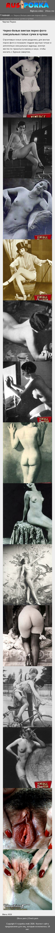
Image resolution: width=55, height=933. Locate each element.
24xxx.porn (22, 918)
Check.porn (33, 918)
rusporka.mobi (23, 924)
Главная (5, 15)
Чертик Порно (9, 22)
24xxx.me (49, 11)
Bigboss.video (36, 11)
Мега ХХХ (7, 914)
